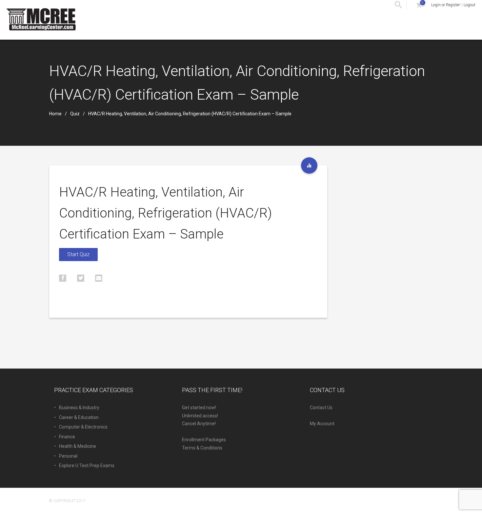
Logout (469, 5)
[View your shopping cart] (418, 5)
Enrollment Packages (204, 439)
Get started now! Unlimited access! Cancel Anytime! (200, 415)
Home (55, 113)
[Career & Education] (309, 165)
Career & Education (79, 417)
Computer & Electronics (83, 426)
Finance (67, 436)
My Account (322, 423)
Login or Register (445, 5)
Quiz (75, 113)
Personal (68, 456)
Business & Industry (79, 407)
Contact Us (321, 407)
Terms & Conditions (202, 447)
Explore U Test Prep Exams (86, 465)
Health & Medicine (77, 446)
